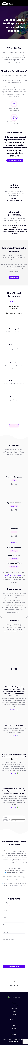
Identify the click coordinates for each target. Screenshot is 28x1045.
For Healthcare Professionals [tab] (14, 307)
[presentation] (1, 617)
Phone (5, 925)
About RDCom (14, 1006)
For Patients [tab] (14, 302)
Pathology (6, 932)
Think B (17, 1041)
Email (4, 917)
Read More (13, 710)
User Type (6, 903)
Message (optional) (8, 939)
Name (5, 910)
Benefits (14, 1011)
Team (14, 1014)
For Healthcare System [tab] (14, 313)
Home (14, 1003)
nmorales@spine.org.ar (18, 885)
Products (14, 1008)
